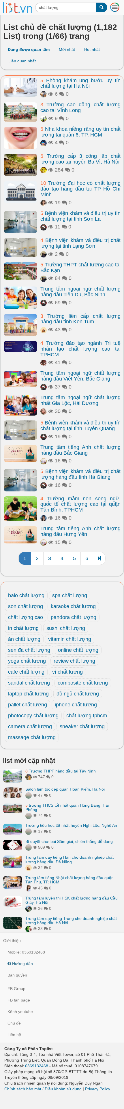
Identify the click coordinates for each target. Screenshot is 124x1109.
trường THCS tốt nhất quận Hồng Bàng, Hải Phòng (67, 807)
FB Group (16, 988)
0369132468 (36, 1066)
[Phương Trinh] (28, 795)
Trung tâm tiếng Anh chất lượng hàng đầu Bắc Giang (80, 450)
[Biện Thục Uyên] (43, 94)
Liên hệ (14, 1034)
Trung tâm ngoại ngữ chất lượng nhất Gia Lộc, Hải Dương (80, 400)
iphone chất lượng (76, 705)
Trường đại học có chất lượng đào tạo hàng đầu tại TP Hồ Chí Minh (80, 188)
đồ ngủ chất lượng (78, 694)
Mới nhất (67, 49)
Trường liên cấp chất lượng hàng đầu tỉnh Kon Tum (80, 319)
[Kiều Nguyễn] (43, 142)
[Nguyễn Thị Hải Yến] (43, 227)
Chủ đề (14, 1023)
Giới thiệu (12, 940)
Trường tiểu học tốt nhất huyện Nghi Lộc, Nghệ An (71, 825)
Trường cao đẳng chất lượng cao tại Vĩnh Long (80, 107)
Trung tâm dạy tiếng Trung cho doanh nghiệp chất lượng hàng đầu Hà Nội (71, 920)
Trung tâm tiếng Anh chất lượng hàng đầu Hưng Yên (80, 531)
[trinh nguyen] (43, 362)
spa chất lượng (69, 595)
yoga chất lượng (27, 661)
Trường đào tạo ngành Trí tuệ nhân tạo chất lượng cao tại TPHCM (80, 349)
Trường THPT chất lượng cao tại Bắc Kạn (80, 267)
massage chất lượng (32, 737)
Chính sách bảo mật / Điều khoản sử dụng (43, 1089)
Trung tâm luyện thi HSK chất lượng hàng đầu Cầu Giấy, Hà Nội (71, 900)
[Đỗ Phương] (43, 411)
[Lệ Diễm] (28, 908)
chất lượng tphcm (86, 715)
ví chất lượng (67, 672)
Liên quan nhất (22, 61)
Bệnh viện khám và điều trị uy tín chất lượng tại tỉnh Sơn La (80, 216)
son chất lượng (25, 606)
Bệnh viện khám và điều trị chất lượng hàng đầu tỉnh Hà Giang (80, 474)
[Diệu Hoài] (28, 928)
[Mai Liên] (43, 254)
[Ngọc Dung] (43, 118)
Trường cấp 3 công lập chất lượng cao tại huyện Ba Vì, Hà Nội (80, 159)
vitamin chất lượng (69, 639)
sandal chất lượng (29, 683)
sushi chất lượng (65, 628)
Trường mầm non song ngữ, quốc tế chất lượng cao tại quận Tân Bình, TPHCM (80, 504)
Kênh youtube (20, 1011)
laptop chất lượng (28, 694)
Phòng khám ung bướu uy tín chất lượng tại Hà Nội (80, 83)
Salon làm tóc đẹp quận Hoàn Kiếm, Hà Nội (65, 789)
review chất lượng (74, 661)
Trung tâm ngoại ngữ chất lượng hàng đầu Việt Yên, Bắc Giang (80, 376)
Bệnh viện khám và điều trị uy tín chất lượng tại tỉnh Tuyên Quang (80, 425)
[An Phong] (43, 461)
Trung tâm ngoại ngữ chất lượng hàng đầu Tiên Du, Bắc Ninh (80, 291)
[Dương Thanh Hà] (43, 202)
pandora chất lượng (73, 617)
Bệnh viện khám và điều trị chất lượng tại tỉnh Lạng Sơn (80, 243)
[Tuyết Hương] (28, 776)
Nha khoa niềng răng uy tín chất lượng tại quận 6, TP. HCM (80, 132)
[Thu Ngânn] (43, 518)
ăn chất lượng (24, 639)
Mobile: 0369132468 (26, 952)
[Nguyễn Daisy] (43, 170)
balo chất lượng (26, 595)
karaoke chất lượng (73, 606)
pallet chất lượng (27, 705)
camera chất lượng (30, 726)
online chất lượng (78, 650)
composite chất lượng (83, 683)
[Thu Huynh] (43, 329)
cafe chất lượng (26, 672)
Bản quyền (17, 975)
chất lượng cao (25, 617)
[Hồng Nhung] (28, 888)
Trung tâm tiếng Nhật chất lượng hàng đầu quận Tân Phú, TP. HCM (69, 879)
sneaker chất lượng (82, 726)
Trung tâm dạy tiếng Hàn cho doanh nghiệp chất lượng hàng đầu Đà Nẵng (69, 859)
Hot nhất (92, 49)
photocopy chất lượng (33, 715)
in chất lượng (23, 628)
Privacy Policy (97, 1089)
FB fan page (18, 1000)
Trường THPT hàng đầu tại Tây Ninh (60, 771)
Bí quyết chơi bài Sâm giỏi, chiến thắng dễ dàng (69, 841)
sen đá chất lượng (29, 650)
